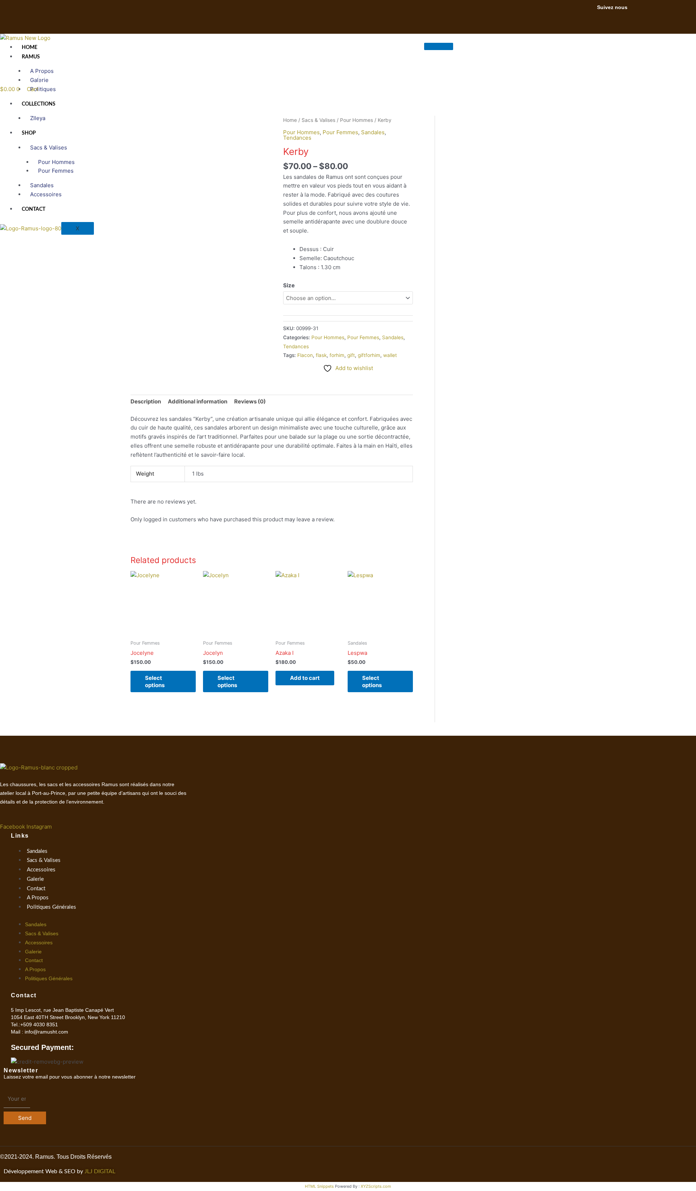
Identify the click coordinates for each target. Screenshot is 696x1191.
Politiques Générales (51, 907)
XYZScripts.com (376, 1186)
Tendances (296, 346)
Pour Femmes (56, 170)
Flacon (305, 355)
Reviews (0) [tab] (250, 401)
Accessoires (46, 194)
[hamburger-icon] (438, 46)
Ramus (31, 56)
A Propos (38, 897)
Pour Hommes (327, 337)
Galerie (35, 879)
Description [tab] (145, 401)
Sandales (392, 337)
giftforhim (369, 355)
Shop (29, 133)
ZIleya (37, 118)
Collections (38, 104)
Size (289, 285)
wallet (390, 355)
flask (321, 355)
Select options (155, 681)
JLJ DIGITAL (99, 1171)
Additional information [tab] (197, 401)
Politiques (43, 89)
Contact (33, 209)
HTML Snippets (319, 1186)
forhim (337, 355)
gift (351, 355)
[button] (38, 78)
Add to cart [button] (305, 677)
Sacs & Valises (48, 147)
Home (29, 47)
